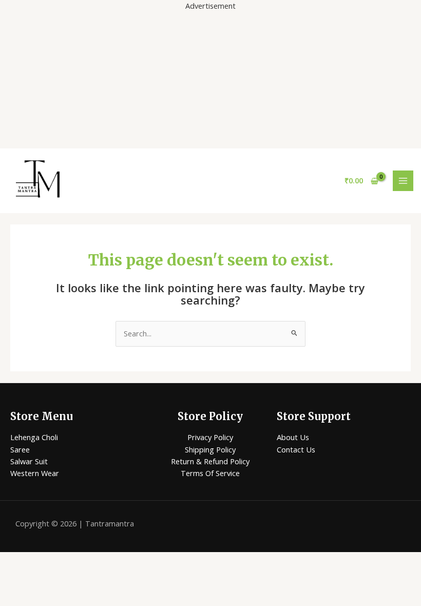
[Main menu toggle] (403, 181)
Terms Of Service (210, 473)
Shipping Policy (210, 449)
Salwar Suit (29, 461)
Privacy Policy (210, 437)
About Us (293, 437)
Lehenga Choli (34, 437)
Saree (20, 449)
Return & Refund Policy (210, 461)
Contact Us (296, 449)
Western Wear (34, 473)
